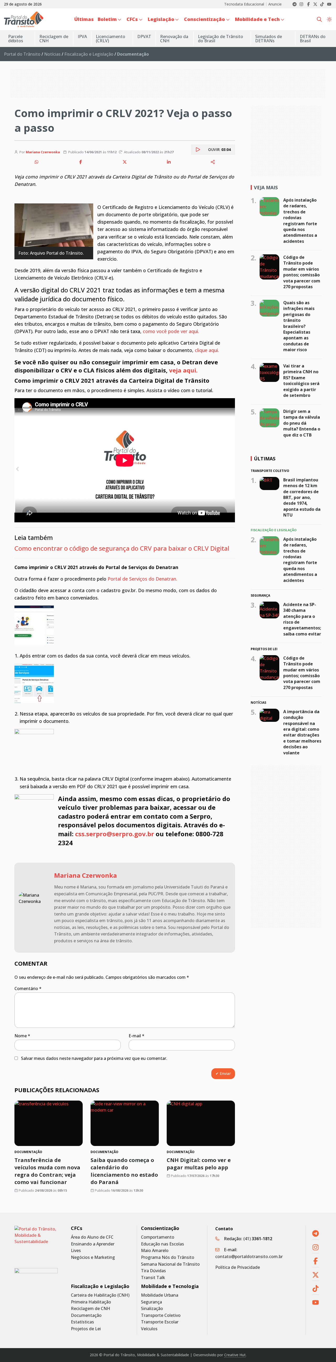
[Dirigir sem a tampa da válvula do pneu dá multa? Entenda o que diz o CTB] (269, 417)
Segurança (151, 1302)
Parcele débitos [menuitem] (15, 39)
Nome (22, 1036)
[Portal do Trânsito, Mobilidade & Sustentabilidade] (36, 1243)
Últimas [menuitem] (84, 19)
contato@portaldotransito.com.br (249, 1256)
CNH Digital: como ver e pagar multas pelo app (199, 1163)
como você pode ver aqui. (171, 331)
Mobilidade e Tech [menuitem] (257, 19)
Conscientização (160, 1228)
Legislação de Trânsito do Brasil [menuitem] (220, 39)
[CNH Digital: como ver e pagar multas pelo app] (201, 1123)
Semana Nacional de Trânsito (170, 1264)
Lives (76, 1250)
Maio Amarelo (155, 1250)
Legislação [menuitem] (161, 19)
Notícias (52, 54)
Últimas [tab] (264, 458)
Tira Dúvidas (153, 1270)
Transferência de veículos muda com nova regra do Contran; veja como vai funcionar (47, 1171)
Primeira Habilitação (91, 1302)
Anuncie (275, 4)
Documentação (86, 1315)
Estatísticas (82, 1321)
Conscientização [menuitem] (204, 19)
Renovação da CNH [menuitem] (174, 39)
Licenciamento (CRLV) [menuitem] (110, 39)
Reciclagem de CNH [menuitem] (53, 39)
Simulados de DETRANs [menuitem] (268, 39)
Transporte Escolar (159, 1321)
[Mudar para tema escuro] (329, 19)
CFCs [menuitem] (132, 19)
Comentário (27, 988)
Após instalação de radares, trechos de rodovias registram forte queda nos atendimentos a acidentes (300, 220)
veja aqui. (183, 370)
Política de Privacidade (237, 1267)
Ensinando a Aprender (92, 1244)
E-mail (136, 1036)
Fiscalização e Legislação (88, 54)
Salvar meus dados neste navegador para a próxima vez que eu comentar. (94, 1058)
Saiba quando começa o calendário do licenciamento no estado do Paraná (124, 1171)
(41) (257, 1239)
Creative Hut (235, 1354)
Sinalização (152, 1308)
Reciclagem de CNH (90, 1308)
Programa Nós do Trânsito (167, 1257)
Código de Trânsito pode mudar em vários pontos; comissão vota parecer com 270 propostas (301, 272)
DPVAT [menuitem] (144, 36)
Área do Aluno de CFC (92, 1237)
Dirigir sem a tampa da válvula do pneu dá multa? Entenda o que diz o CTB (301, 423)
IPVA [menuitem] (82, 36)
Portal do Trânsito (22, 54)
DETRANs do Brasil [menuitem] (313, 39)
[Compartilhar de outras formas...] (213, 162)
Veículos (149, 1328)
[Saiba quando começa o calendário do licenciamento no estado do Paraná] (125, 1123)
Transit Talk (153, 1277)
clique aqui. (207, 350)
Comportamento (157, 1237)
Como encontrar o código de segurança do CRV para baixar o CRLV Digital (121, 548)
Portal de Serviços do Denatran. (142, 579)
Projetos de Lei (86, 1328)
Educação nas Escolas (162, 1244)
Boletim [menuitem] (107, 19)
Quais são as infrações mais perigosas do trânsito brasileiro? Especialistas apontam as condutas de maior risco (298, 326)
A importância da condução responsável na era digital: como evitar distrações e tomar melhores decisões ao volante (302, 732)
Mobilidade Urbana (159, 1295)
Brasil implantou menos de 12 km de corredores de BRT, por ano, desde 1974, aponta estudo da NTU (302, 497)
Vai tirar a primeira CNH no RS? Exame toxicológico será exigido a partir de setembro (301, 380)
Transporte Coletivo (161, 1315)
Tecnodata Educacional (244, 4)
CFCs (76, 1228)
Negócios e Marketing (93, 1257)
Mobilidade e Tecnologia (170, 1286)
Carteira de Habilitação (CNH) (100, 1295)
